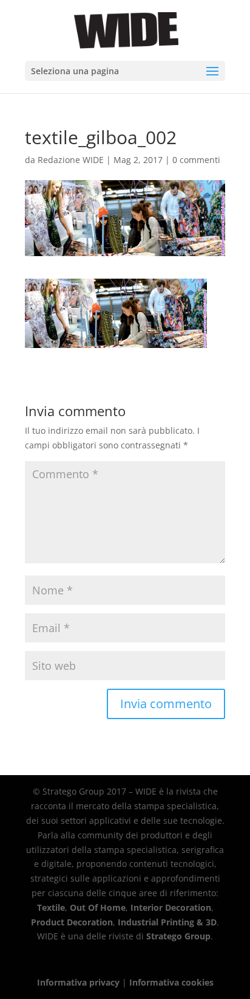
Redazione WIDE (71, 159)
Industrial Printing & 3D (167, 922)
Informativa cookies (171, 982)
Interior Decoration (170, 907)
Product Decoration (72, 922)
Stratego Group (178, 936)
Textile (51, 907)
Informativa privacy (78, 982)
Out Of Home (98, 907)
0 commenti (196, 159)
